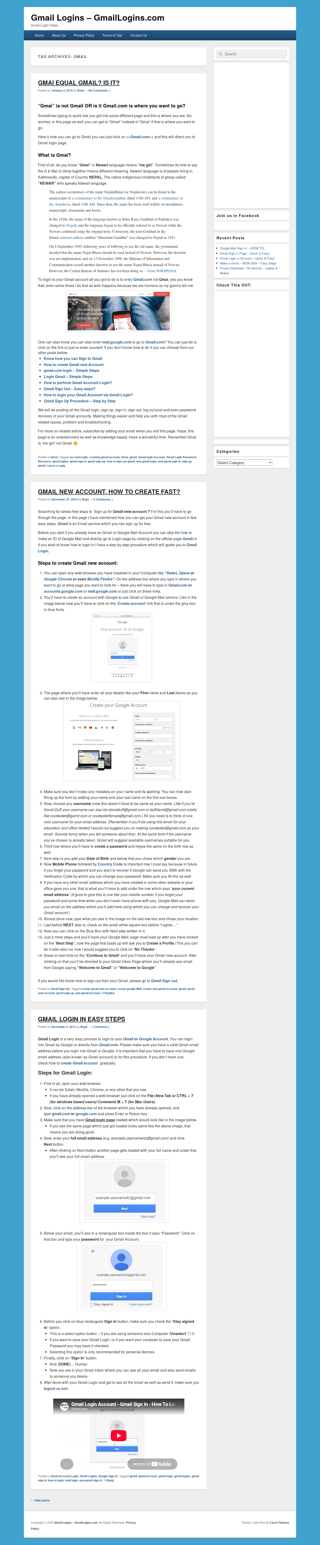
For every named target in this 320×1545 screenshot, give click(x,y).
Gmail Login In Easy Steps (81, 1019)
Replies (108, 993)
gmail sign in (78, 461)
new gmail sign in (169, 461)
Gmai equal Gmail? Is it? (79, 82)
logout (49, 1388)
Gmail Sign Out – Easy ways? (70, 388)
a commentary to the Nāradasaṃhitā (98, 197)
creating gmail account (104, 457)
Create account (131, 603)
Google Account (153, 1038)
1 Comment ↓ (101, 1027)
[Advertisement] (251, 135)
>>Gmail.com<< (139, 136)
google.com (86, 1113)
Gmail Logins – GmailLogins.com (97, 17)
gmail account (147, 1476)
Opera (184, 573)
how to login (56, 1480)
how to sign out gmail (121, 461)
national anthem (71, 237)
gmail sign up (96, 461)
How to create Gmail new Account (74, 364)
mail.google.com (116, 342)
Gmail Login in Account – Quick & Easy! (247, 258)
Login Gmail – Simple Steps (68, 376)
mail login (71, 1480)
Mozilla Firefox (100, 579)
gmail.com (61, 1113)
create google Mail (129, 989)
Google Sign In (107, 1476)
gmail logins (60, 461)
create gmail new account (99, 989)
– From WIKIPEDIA (160, 270)
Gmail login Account (151, 457)
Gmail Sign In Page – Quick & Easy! (245, 253)
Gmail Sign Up (60, 989)
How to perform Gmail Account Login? (78, 382)
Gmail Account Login (64, 1476)
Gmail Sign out (164, 980)
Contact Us (138, 35)
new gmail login (146, 461)
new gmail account (87, 993)
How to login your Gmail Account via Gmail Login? (88, 394)
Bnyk (80, 90)
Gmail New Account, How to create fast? (109, 491)
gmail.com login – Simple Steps (71, 370)
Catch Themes (279, 1522)
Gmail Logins (88, 1476)
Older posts (40, 1500)
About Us (59, 35)
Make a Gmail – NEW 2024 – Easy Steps (248, 263)
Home (39, 35)
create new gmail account (160, 989)
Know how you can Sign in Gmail (73, 358)
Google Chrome (58, 579)
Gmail (63, 523)
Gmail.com (142, 279)
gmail (133, 457)
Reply (109, 1480)
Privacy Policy (84, 35)
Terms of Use (112, 35)
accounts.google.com (63, 591)
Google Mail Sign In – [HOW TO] (242, 248)
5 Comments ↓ (103, 499)
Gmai (54, 457)
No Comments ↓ (100, 90)
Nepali (71, 225)
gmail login (166, 1476)
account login (79, 457)
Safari (172, 573)
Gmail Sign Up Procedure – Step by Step (79, 401)
